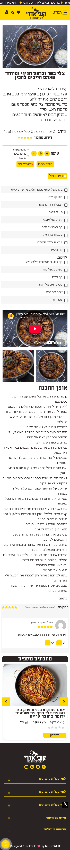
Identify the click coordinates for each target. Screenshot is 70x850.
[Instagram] (44, 767)
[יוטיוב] (26, 767)
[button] (18, 12)
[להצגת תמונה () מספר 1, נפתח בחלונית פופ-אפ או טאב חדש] (51, 366)
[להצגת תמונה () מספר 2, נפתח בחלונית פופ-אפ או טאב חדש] (18, 366)
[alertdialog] (35, 2)
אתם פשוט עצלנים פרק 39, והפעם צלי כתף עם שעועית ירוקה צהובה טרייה (40, 713)
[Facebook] (38, 767)
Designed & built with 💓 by (35, 846)
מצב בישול (56, 175)
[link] (32, 767)
